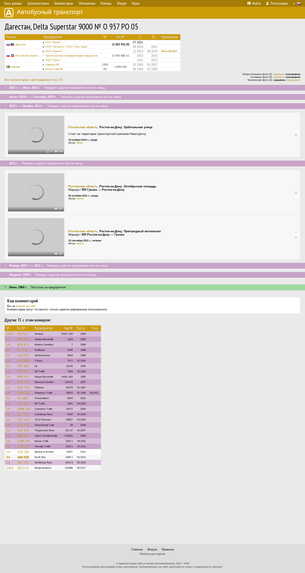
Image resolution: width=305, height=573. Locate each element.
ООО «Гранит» (53, 51)
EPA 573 (23, 382)
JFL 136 (22, 350)
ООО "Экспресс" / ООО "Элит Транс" (66, 46)
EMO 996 (23, 360)
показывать (294, 80)
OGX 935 (23, 355)
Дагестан (20, 44)
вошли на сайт (26, 306)
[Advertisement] (152, 509)
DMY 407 (23, 376)
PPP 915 (23, 371)
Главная (137, 549)
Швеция (15, 66)
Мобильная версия (152, 554)
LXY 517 (23, 334)
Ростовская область (26, 55)
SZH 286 (23, 452)
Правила (168, 549)
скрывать (278, 74)
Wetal (79, 142)
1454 (9, 334)
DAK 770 (23, 387)
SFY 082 (23, 398)
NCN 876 (23, 344)
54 (8, 339)
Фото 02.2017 (169, 51)
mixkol (79, 198)
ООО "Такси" (53, 60)
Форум (152, 549)
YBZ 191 (23, 462)
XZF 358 (23, 430)
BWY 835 (23, 339)
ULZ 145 (23, 414)
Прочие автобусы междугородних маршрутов (71, 55)
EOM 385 (23, 393)
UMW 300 (24, 409)
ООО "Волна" (53, 42)
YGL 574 (22, 468)
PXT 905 (23, 366)
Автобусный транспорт (50, 11)
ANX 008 (23, 457)
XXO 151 (23, 425)
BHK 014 (23, 435)
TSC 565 (23, 403)
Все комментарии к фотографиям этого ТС (33, 80)
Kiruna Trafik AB (54, 69)
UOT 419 (23, 419)
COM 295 (23, 441)
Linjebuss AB (52, 64)
